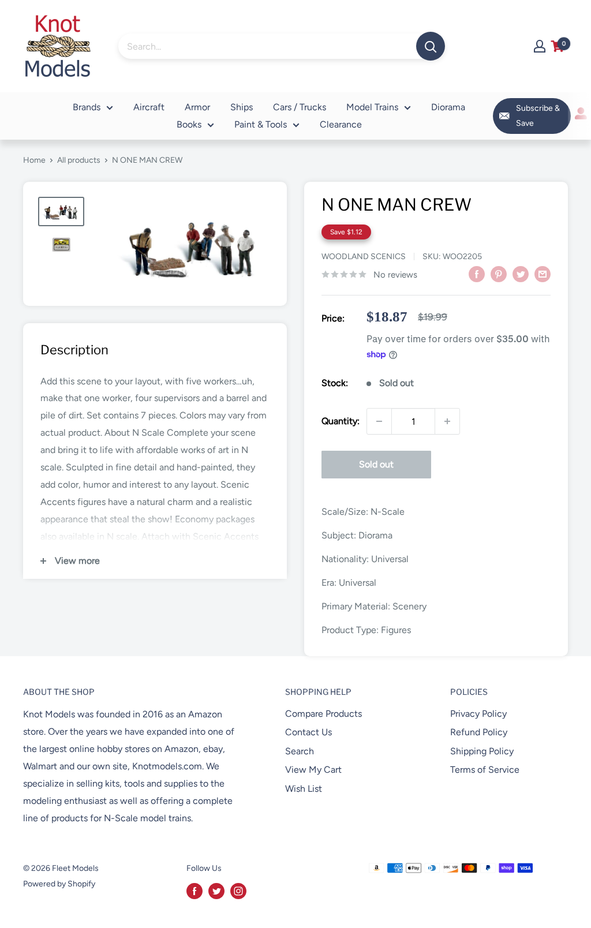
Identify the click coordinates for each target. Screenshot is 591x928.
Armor (197, 107)
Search (299, 751)
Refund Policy (478, 732)
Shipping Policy (482, 751)
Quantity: (340, 421)
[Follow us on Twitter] (216, 891)
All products (78, 160)
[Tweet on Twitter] (521, 273)
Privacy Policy (478, 713)
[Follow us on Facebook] (194, 891)
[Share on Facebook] (477, 273)
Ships (241, 107)
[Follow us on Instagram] (238, 891)
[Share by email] (542, 273)
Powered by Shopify (59, 884)
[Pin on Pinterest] (499, 273)
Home (34, 160)
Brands (86, 107)
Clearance (341, 124)
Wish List (303, 788)
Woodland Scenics (363, 256)
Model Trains (372, 107)
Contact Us (308, 732)
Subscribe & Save (538, 115)
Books (189, 124)
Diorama (448, 107)
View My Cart (313, 769)
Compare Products (323, 713)
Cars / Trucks (299, 107)
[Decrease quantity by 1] (379, 421)
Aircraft (148, 107)
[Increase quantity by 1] (447, 421)
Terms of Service (484, 769)
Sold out (376, 464)
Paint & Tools (260, 124)
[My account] (539, 46)
